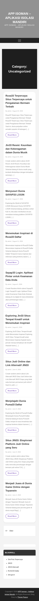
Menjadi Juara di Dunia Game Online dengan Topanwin (19, 487)
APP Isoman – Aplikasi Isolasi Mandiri (19, 18)
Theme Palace (23, 597)
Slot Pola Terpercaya (15, 559)
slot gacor (11, 575)
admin (9, 111)
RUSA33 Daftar (13, 571)
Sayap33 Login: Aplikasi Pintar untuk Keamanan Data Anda (19, 276)
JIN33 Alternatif (13, 567)
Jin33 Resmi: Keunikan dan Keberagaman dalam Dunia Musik (19, 149)
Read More (13, 135)
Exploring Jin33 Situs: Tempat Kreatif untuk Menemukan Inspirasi (18, 319)
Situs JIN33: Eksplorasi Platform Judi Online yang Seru (19, 444)
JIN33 (10, 563)
